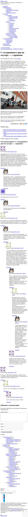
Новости (5, 6)
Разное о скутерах (10, 33)
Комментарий (4, 412)
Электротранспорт (8, 38)
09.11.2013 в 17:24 (15, 386)
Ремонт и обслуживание (12, 455)
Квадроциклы (6, 7)
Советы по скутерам (11, 34)
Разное (10, 27)
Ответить (3, 168)
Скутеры (5, 14)
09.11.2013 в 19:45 (17, 397)
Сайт (2, 429)
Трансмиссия (12, 29)
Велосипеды (9, 40)
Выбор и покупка (13, 16)
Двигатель (11, 23)
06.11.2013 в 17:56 (18, 248)
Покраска (11, 25)
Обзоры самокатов (13, 483)
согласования (7, 121)
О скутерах (9, 15)
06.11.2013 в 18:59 (21, 273)
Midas (19, 58)
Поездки (8, 11)
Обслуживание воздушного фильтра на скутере (15, 136)
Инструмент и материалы (12, 439)
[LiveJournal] (22, 124)
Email (2, 426)
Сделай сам (12, 476)
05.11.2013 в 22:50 (12, 151)
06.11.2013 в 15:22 (15, 231)
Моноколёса (9, 41)
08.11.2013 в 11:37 (12, 372)
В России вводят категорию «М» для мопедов (14, 129)
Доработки (9, 8)
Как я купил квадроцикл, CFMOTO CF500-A (12, 49)
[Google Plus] (20, 124)
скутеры (16, 138)
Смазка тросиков (5, 47)
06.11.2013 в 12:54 (13, 218)
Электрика (11, 32)
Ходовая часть (12, 31)
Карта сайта (6, 44)
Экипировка (12, 20)
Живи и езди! (4, 1)
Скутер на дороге (13, 37)
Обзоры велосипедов (14, 473)
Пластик (11, 24)
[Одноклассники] (23, 124)
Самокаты (8, 42)
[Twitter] (25, 124)
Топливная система (14, 28)
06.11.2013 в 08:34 (11, 194)
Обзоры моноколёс (13, 478)
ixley (2, 194)
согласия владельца (15, 509)
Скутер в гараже (13, 36)
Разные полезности (11, 12)
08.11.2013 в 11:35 (20, 356)
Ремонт (8, 21)
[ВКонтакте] (26, 124)
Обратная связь (7, 45)
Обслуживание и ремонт (12, 10)
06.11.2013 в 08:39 (15, 205)
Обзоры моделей (13, 18)
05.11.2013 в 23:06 (15, 174)
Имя (2, 424)
